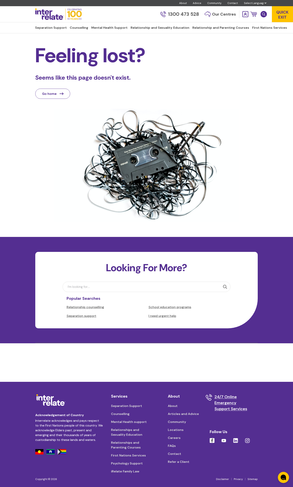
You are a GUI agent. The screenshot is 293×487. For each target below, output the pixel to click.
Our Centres (224, 14)
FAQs (172, 446)
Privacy (238, 479)
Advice (197, 3)
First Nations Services (128, 455)
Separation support (81, 316)
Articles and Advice (183, 414)
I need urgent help (162, 316)
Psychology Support (127, 463)
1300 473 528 (183, 14)
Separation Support (126, 406)
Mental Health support (129, 422)
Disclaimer (222, 479)
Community (214, 3)
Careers (174, 438)
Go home (49, 94)
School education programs (169, 307)
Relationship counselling (85, 307)
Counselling (120, 414)
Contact (232, 3)
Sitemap (253, 479)
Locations (176, 430)
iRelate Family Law (125, 471)
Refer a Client (178, 462)
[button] (253, 14)
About (183, 3)
